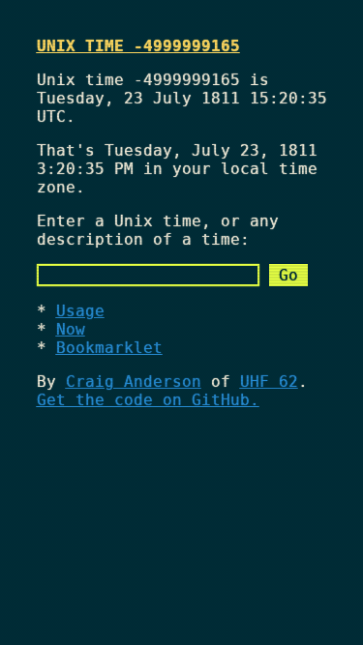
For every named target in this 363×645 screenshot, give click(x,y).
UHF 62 (269, 381)
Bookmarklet (109, 347)
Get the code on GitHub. (148, 400)
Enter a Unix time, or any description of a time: (158, 230)
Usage (80, 311)
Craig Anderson (133, 381)
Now (70, 329)
